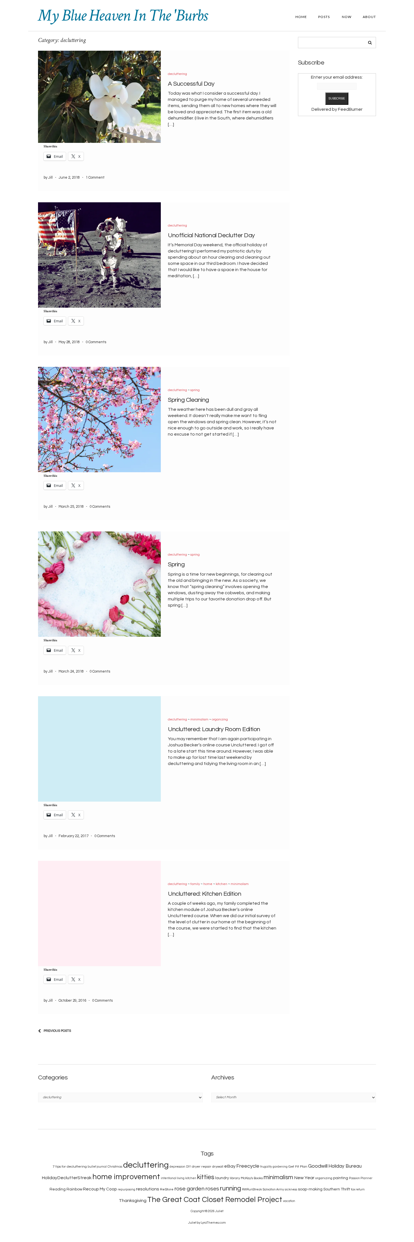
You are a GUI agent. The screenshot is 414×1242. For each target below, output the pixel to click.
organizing (220, 719)
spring (195, 390)
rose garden (189, 1189)
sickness (291, 1189)
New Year (304, 1178)
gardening (280, 1166)
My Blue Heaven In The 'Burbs (122, 15)
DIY (188, 1166)
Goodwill (318, 1166)
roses (212, 1189)
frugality (266, 1166)
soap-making (310, 1189)
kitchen (221, 884)
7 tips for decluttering (70, 1166)
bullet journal (97, 1166)
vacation (289, 1201)
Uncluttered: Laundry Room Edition (214, 729)
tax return (358, 1189)
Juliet (219, 1211)
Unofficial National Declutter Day (211, 235)
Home (301, 17)
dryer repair (201, 1166)
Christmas (115, 1166)
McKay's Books (252, 1178)
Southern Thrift (336, 1189)
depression (177, 1166)
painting (340, 1178)
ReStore (166, 1189)
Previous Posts (57, 1031)
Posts (324, 17)
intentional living (172, 1178)
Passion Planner (360, 1178)
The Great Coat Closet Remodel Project (214, 1200)
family (195, 884)
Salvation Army (273, 1189)
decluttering (177, 74)
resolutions (147, 1189)
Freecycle (247, 1166)
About (369, 17)
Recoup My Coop (100, 1189)
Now (346, 17)
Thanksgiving (132, 1200)
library (235, 1178)
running (230, 1188)
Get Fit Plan (297, 1166)
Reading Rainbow (66, 1189)
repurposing (126, 1189)
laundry (222, 1178)
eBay (229, 1166)
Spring (176, 564)
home (207, 884)
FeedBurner (350, 109)
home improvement (126, 1177)
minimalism (199, 719)
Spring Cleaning (188, 400)
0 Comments (96, 342)
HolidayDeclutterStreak (67, 1178)
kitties (205, 1177)
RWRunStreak (252, 1189)
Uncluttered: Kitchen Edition (204, 894)
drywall (217, 1166)
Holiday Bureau (345, 1166)
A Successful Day (191, 84)
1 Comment (95, 177)
